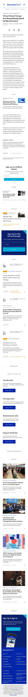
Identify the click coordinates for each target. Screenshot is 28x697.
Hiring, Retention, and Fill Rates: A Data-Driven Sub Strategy (11, 278)
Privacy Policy (15, 689)
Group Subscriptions (7, 678)
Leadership (7, 9)
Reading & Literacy (8, 98)
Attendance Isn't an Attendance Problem (10, 344)
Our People (5, 661)
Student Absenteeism (13, 338)
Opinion (5, 99)
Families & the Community (11, 13)
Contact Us (19, 653)
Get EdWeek (6, 670)
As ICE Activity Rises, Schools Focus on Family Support (13, 483)
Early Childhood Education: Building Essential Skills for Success (12, 311)
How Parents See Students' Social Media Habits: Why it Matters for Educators (12, 591)
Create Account (14, 629)
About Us (5, 653)
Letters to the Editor (21, 656)
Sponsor (12, 214)
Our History (5, 659)
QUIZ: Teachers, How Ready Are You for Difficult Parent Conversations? (12, 555)
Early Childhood (7, 305)
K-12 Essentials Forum (9, 307)
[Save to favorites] (14, 30)
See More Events (14, 366)
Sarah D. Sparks (6, 565)
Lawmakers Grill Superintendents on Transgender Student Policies (13, 519)
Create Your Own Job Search (13, 451)
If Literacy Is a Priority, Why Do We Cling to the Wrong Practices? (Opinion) (10, 103)
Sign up (14, 249)
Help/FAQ (18, 659)
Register (6, 291)
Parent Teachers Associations (15, 153)
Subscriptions (6, 673)
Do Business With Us (21, 670)
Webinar (5, 273)
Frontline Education (15, 292)
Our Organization (7, 656)
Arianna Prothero (7, 199)
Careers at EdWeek (7, 666)
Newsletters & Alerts (7, 675)
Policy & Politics (14, 9)
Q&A (18, 587)
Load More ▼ (14, 610)
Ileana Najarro (6, 492)
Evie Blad (5, 528)
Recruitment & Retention (15, 271)
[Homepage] (14, 4)
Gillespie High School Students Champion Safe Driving (12, 219)
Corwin (21, 356)
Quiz (18, 550)
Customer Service (20, 661)
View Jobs (8, 390)
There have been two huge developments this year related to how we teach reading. (12, 107)
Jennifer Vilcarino (7, 602)
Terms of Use (18, 693)
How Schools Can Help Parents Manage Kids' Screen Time (9, 195)
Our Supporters (6, 664)
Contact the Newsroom (21, 664)
